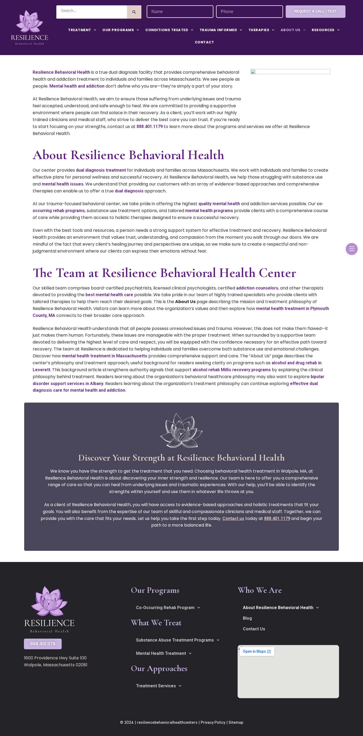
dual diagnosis (129, 190)
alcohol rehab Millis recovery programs (232, 369)
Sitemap (236, 722)
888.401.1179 (150, 126)
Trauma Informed (218, 29)
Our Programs (118, 29)
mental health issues (62, 184)
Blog (247, 618)
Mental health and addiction (76, 86)
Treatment (79, 29)
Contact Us (254, 628)
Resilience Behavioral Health (61, 72)
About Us (291, 29)
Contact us (233, 518)
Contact (204, 42)
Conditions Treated (166, 29)
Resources (323, 29)
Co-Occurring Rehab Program (165, 607)
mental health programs (209, 210)
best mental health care (109, 294)
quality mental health (219, 203)
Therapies (258, 29)
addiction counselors (257, 288)
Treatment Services (156, 685)
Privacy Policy (213, 722)
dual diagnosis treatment (101, 170)
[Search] (134, 12)
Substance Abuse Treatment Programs (175, 640)
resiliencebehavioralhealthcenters (167, 722)
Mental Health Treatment (161, 653)
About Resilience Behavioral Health (278, 607)
